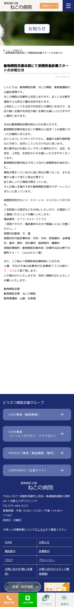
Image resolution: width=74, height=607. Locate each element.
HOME (8, 542)
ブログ (9, 560)
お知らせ (17, 50)
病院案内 (10, 551)
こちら (41, 529)
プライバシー (47, 560)
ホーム (6, 50)
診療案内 (44, 551)
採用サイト (48, 5)
